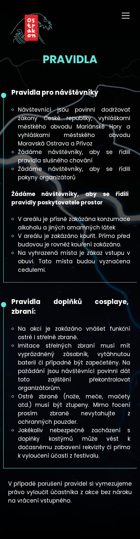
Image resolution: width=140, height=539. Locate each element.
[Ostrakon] (31, 29)
